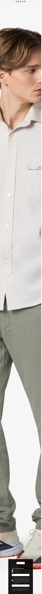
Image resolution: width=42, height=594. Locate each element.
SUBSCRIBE (20, 585)
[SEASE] (20, 1)
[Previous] (0, 298)
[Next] (40, 298)
